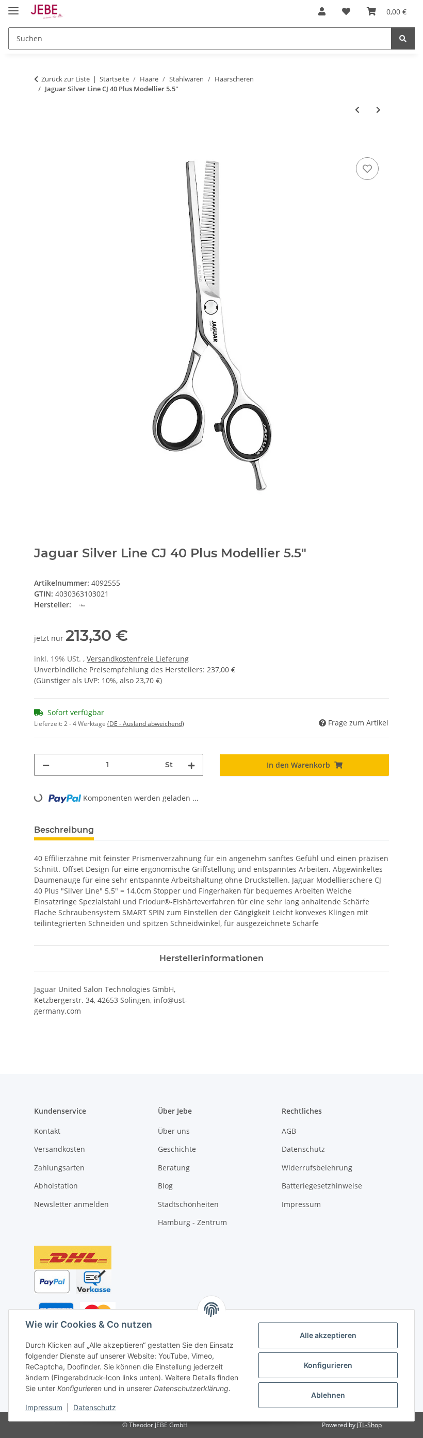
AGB (289, 1131)
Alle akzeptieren (328, 1335)
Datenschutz (94, 1407)
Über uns (174, 1131)
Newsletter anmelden (71, 1204)
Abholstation (56, 1186)
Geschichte (177, 1149)
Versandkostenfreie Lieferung (138, 659)
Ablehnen (328, 1395)
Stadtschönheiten (188, 1204)
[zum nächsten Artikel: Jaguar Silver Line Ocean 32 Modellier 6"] (378, 109)
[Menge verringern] (46, 764)
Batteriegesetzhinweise (322, 1186)
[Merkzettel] (367, 168)
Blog (165, 1186)
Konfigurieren (328, 1365)
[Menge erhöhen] (191, 764)
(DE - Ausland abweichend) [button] (145, 723)
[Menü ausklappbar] (13, 6)
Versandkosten (59, 1149)
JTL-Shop (369, 1424)
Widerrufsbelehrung (317, 1167)
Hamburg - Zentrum (192, 1222)
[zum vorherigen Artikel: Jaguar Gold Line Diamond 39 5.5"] (357, 109)
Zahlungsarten (59, 1167)
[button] (322, 11)
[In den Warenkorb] (42, 143)
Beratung (174, 1167)
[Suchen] (403, 38)
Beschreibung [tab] (64, 830)
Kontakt (47, 1131)
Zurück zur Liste (65, 79)
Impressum (43, 1407)
